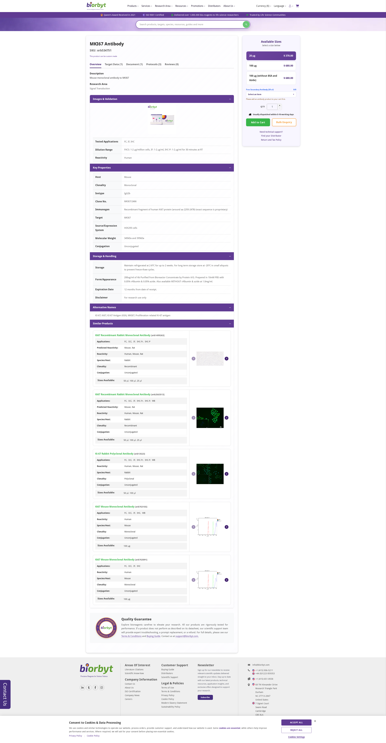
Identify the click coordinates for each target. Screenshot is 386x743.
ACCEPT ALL (296, 722)
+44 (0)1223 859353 (265, 673)
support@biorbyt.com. (187, 636)
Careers (128, 699)
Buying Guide (153, 636)
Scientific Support (169, 677)
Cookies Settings (296, 737)
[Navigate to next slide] (226, 358)
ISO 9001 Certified (155, 15)
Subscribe (205, 697)
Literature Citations (134, 669)
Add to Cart (258, 122)
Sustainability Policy (170, 707)
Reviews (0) (172, 64)
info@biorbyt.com (261, 665)
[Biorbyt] (96, 6)
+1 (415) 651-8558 (264, 679)
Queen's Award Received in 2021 (120, 15)
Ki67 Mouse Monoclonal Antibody (114, 506)
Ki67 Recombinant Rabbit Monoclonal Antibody (122, 335)
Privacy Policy (167, 695)
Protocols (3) (153, 64)
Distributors (214, 6)
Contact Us (130, 684)
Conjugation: (103, 372)
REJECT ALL (296, 730)
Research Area (163, 6)
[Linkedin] (82, 687)
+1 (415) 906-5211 (264, 670)
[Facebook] (95, 687)
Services (145, 6)
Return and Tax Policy (271, 140)
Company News (132, 695)
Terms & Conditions (131, 636)
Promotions (197, 6)
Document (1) (134, 64)
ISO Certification (133, 691)
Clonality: (102, 366)
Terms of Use (167, 687)
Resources (180, 6)
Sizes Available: (106, 380)
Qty (263, 106)
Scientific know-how (134, 673)
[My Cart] (297, 6)
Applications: (103, 341)
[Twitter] (88, 687)
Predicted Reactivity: (107, 348)
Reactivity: (102, 354)
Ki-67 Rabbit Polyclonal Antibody (114, 453)
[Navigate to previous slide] (193, 358)
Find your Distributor (271, 136)
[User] (291, 6)
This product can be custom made (103, 56)
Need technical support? (271, 132)
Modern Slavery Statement (174, 703)
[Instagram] (101, 687)
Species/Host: (104, 360)
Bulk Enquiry (284, 122)
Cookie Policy (167, 699)
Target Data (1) (114, 64)
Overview (95, 64)
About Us (228, 6)
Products (132, 6)
